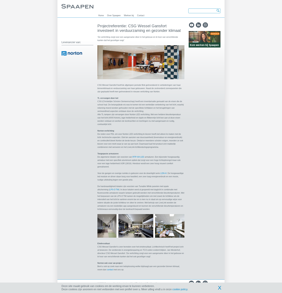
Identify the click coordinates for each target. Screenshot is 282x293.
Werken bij (129, 15)
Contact (140, 15)
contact (110, 270)
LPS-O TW (114, 189)
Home (101, 15)
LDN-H (163, 173)
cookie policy (179, 289)
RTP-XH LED (138, 157)
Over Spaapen (114, 15)
